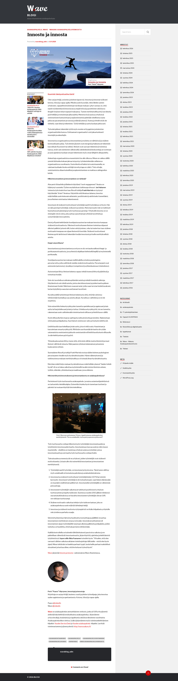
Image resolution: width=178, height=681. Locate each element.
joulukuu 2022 (128, 112)
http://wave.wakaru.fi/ (82, 626)
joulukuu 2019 (128, 185)
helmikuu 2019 (128, 224)
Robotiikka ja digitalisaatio (132, 327)
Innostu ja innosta (66, 553)
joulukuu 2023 (128, 97)
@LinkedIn (57, 603)
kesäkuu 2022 (128, 117)
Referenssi (126, 322)
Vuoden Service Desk (63, 623)
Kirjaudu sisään (128, 363)
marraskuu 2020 (128, 146)
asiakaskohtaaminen (57, 638)
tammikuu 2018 (128, 263)
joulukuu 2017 (128, 268)
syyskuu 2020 (127, 156)
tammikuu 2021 (128, 141)
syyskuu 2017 (127, 273)
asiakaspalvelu (34, 30)
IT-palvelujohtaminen (130, 312)
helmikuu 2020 (128, 175)
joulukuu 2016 (128, 288)
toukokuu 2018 (128, 254)
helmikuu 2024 (128, 87)
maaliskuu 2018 (128, 258)
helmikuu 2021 (128, 136)
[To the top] (148, 673)
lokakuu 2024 (127, 73)
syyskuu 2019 (127, 200)
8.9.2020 (52, 41)
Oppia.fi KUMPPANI (130, 317)
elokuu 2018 (127, 244)
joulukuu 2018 (128, 229)
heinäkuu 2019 (128, 210)
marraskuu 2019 (128, 190)
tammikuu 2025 (128, 63)
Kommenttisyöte (129, 373)
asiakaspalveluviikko (57, 641)
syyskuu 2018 (127, 239)
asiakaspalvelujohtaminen (93, 638)
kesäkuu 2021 (128, 131)
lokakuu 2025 (127, 53)
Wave (50, 553)
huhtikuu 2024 (128, 83)
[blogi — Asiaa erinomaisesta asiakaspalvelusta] (89, 8)
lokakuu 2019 (127, 195)
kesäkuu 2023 (128, 107)
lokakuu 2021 (127, 126)
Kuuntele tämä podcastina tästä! (61, 94)
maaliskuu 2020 (128, 170)
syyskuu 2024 (127, 78)
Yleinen (125, 349)
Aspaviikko (73, 641)
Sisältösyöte (127, 368)
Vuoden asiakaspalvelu (81, 623)
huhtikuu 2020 (128, 166)
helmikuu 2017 (128, 283)
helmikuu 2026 (128, 48)
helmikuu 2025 (128, 58)
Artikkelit (126, 302)
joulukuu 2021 (128, 122)
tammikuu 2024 (128, 92)
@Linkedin (56, 606)
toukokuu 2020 (128, 161)
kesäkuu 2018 (128, 249)
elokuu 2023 (127, 102)
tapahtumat (127, 332)
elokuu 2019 (127, 205)
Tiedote (125, 336)
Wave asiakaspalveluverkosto (92, 641)
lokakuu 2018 (127, 234)
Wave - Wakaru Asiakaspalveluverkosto (62, 30)
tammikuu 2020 (128, 180)
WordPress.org (128, 378)
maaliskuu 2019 (128, 219)
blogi (31, 15)
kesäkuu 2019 (128, 214)
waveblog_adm (41, 41)
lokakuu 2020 (127, 151)
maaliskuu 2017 (128, 278)
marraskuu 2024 (128, 68)
